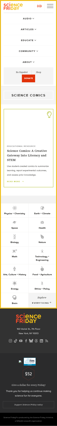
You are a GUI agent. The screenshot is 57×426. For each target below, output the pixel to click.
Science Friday (13, 6)
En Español (22, 72)
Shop (38, 72)
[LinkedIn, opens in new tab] (41, 340)
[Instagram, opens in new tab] (10, 340)
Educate (27, 40)
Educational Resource (21, 146)
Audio (27, 18)
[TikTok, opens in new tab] (15, 340)
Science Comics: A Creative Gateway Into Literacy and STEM (27, 155)
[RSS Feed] (46, 340)
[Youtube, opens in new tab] (21, 340)
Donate (28, 78)
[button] (39, 6)
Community (27, 51)
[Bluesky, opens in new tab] (31, 340)
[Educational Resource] (49, 113)
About (27, 62)
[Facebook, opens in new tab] (26, 340)
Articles (27, 29)
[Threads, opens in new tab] (36, 340)
